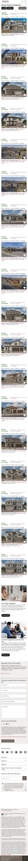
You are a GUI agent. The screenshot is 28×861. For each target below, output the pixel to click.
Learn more (15, 14)
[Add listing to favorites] (25, 31)
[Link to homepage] (5, 1)
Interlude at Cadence (21, 450)
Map (4, 8)
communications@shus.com (6, 810)
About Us (4, 761)
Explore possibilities (5, 859)
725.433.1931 (6, 673)
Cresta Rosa (21, 34)
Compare (24, 20)
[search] (22, 2)
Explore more (5, 655)
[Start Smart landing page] (14, 638)
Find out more (6, 615)
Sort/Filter (10, 8)
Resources (4, 757)
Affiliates (4, 764)
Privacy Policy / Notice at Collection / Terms (11, 768)
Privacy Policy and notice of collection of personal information (13, 736)
